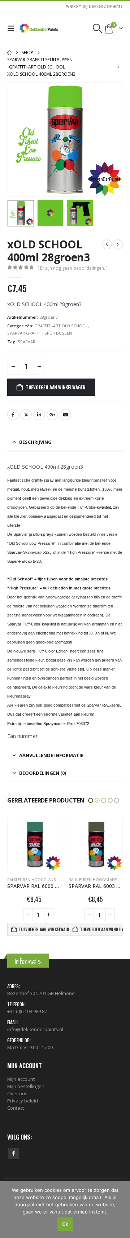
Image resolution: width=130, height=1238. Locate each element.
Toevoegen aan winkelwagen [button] (43, 929)
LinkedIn (39, 414)
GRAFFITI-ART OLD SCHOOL (61, 325)
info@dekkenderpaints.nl (35, 1029)
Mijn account (21, 1079)
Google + (52, 414)
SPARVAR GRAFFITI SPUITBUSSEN (39, 333)
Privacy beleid (22, 1100)
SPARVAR (26, 341)
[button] (12, 28)
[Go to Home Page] (9, 52)
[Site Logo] (39, 28)
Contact (15, 1108)
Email (65, 414)
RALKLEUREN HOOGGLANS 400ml (37, 879)
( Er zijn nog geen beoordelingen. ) (72, 268)
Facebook (13, 414)
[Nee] (121, 1209)
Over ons (17, 1093)
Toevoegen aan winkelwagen (56, 387)
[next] (118, 244)
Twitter (26, 414)
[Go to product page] (34, 844)
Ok (65, 1224)
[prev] (107, 244)
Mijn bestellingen (25, 1086)
